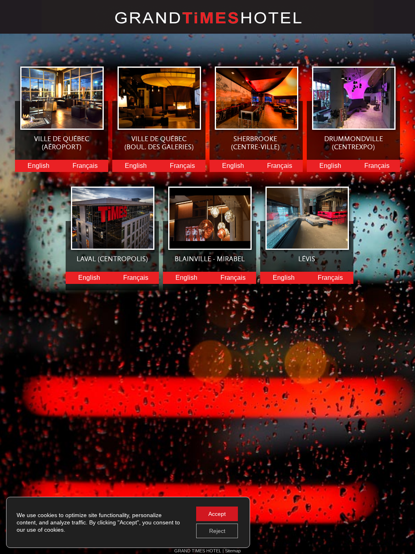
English (38, 165)
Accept (217, 514)
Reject (217, 531)
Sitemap (233, 550)
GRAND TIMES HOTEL (198, 550)
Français (85, 165)
